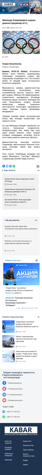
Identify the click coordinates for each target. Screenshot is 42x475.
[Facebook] (3, 166)
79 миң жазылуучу (14, 383)
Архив (25, 464)
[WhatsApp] (13, 166)
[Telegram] (10, 166)
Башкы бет (27, 441)
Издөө (25, 460)
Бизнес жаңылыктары (29, 455)
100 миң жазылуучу (15, 400)
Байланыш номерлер (9, 454)
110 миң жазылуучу (15, 389)
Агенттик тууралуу (8, 442)
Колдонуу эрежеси (8, 448)
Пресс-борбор (28, 450)
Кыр (33, 5)
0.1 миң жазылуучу (14, 395)
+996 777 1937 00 (12, 412)
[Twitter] (7, 166)
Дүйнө (4, 27)
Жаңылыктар (28, 445)
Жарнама (8, 460)
